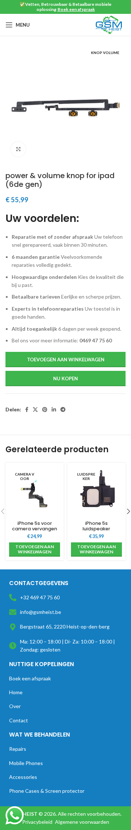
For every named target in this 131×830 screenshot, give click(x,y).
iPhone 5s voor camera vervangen (34, 526)
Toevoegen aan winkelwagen (65, 359)
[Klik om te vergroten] (18, 149)
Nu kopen (65, 378)
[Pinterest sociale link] (44, 409)
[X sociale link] (35, 409)
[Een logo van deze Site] (109, 24)
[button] (34, 549)
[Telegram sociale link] (63, 409)
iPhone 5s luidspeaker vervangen (96, 528)
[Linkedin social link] (53, 409)
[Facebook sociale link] (27, 409)
